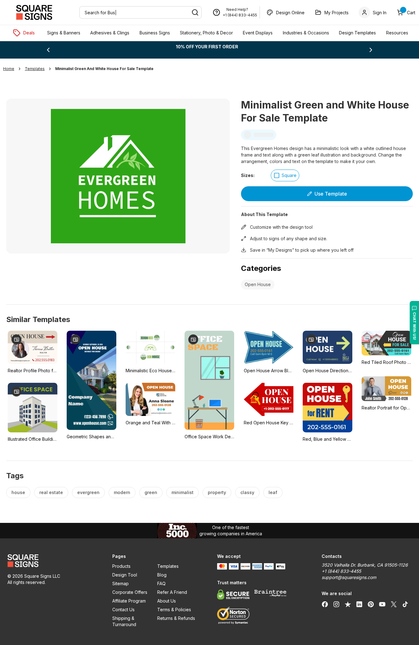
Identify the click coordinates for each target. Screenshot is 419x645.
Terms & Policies (174, 609)
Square (289, 175)
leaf (273, 492)
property (217, 492)
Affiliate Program (129, 600)
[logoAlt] (52, 560)
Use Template (330, 194)
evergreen (88, 492)
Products (121, 566)
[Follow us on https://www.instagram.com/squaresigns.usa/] (336, 604)
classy (247, 492)
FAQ (161, 583)
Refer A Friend (172, 592)
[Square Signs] (34, 12)
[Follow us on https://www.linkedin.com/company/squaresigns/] (359, 604)
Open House (258, 284)
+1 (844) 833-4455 (240, 15)
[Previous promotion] (48, 50)
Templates (168, 566)
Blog (162, 574)
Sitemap (120, 583)
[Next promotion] (371, 50)
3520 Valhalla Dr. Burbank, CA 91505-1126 (365, 565)
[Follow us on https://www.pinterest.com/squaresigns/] (371, 604)
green (151, 492)
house (18, 492)
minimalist (183, 492)
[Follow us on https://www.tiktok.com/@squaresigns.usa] (405, 604)
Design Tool (124, 574)
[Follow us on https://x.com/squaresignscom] (393, 604)
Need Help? (237, 9)
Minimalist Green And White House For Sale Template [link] (104, 68)
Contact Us (123, 609)
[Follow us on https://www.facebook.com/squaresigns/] (325, 604)
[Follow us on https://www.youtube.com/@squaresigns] (382, 604)
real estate (51, 492)
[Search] (195, 12)
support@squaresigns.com (349, 577)
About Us (166, 600)
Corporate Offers (129, 592)
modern (122, 492)
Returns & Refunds (176, 618)
